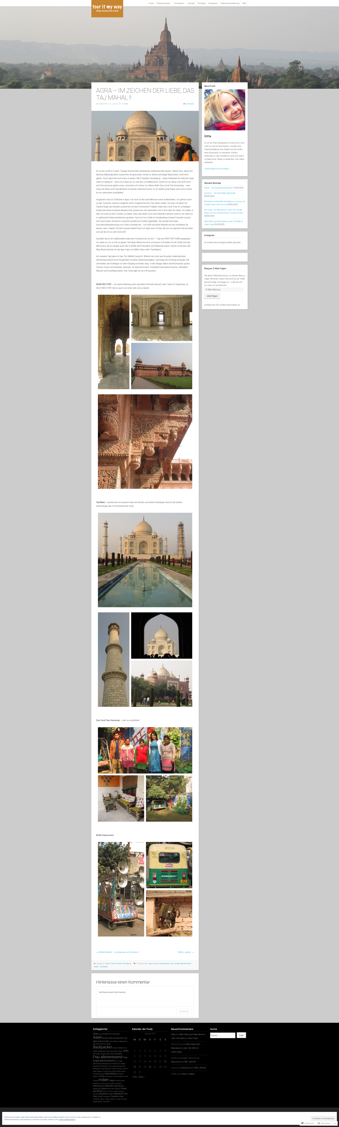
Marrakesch (119, 1086)
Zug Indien (106, 1101)
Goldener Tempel (102, 1071)
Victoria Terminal (121, 1099)
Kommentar (190, 104)
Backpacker (164, 963)
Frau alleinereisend (107, 1057)
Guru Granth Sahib (114, 1071)
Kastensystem (120, 1081)
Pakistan (117, 1089)
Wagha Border (97, 1101)
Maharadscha (99, 1086)
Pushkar (96, 1094)
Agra (151, 963)
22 (165, 1061)
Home (151, 3)
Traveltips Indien (117, 1096)
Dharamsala (105, 1054)
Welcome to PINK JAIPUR (183, 1062)
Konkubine (96, 1083)
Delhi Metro (97, 1054)
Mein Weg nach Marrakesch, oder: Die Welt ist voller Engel (185, 1048)
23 (134, 1067)
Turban (107, 1099)
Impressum (213, 3)
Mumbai (111, 1089)
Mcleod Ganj (97, 1089)
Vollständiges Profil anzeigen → (217, 169)
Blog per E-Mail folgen (215, 268)
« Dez (134, 1077)
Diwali (112, 1054)
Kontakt (191, 3)
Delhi (125, 1050)
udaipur (112, 1099)
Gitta (126, 104)
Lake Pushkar (109, 1083)
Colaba (95, 1051)
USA (244, 3)
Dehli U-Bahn (118, 1051)
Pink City (106, 1091)
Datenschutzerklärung (230, 3)
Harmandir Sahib (98, 1074)
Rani (126, 1094)
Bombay (115, 1048)
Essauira (118, 1054)
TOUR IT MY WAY (107, 8)
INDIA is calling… (185, 952)
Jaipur (112, 1080)
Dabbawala (101, 1051)
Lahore (103, 1083)
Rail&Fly (110, 1094)
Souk (100, 1096)
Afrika (95, 1034)
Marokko (109, 1086)
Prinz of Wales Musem (116, 1091)
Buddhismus (122, 1048)
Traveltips (201, 3)
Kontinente (179, 3)
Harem (123, 1071)
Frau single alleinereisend (180, 963)
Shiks (95, 1096)
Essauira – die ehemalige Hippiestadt (219, 193)
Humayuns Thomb (111, 1076)
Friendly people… (164, 3)
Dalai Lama (109, 1051)
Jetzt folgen (212, 296)
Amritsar (116, 1034)
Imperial (120, 1076)
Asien (107, 963)
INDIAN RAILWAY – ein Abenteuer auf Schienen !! (119, 952)
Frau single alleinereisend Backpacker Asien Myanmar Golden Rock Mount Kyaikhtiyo (109, 1063)
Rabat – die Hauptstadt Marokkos (218, 188)
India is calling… (188, 1074)
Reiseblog (127, 963)
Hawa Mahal (110, 1073)
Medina (105, 1088)
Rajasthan (118, 1093)
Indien (119, 963)
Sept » (141, 1077)
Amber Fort (107, 1034)
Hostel (101, 1076)
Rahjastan (103, 1094)
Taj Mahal (104, 967)
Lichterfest (118, 1083)
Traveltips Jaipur (98, 1099)
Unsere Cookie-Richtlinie (67, 1120)
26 (150, 1067)
